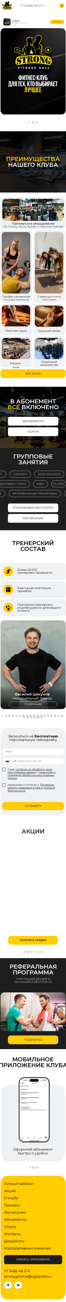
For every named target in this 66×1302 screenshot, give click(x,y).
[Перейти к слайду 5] (16, 716)
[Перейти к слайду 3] (36, 122)
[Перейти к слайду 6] (20, 716)
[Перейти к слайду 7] (23, 716)
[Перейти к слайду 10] (34, 716)
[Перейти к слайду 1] (29, 122)
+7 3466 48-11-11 (17, 1271)
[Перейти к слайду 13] (44, 716)
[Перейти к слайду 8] (27, 716)
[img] (33, 71)
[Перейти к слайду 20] (28, 717)
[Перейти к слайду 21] (31, 717)
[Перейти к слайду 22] (35, 717)
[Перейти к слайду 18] (62, 716)
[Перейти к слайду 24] (42, 717)
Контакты (12, 1233)
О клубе (11, 1198)
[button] (41, 474)
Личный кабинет (19, 1183)
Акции (10, 1190)
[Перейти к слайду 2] (33, 122)
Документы (14, 1241)
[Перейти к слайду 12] (41, 716)
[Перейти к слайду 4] (13, 716)
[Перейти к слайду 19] (24, 717)
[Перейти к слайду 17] (58, 716)
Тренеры (12, 1205)
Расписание (15, 1212)
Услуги (10, 1226)
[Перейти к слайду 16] (55, 716)
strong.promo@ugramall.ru (27, 1276)
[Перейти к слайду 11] (37, 716)
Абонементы (15, 1219)
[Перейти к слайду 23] (38, 717)
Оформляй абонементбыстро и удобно (32, 1151)
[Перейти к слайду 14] (48, 716)
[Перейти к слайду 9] (30, 716)
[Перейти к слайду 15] (51, 716)
